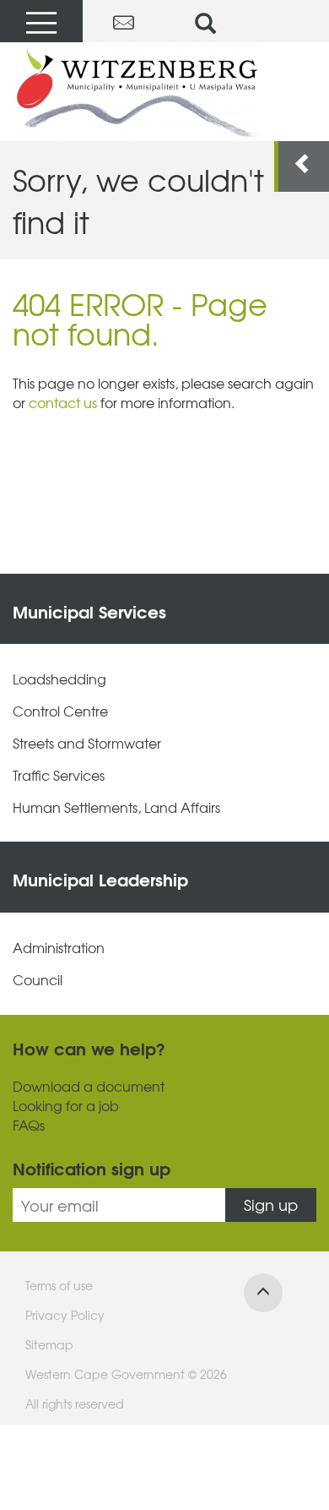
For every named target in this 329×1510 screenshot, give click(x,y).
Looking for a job (66, 1105)
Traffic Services (59, 775)
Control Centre (60, 711)
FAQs (29, 1125)
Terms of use (59, 1285)
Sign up (271, 1204)
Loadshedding (59, 679)
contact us (63, 402)
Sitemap (49, 1344)
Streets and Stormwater (87, 743)
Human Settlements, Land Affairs (116, 807)
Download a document (88, 1086)
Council (37, 979)
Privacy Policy (65, 1314)
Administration (59, 947)
